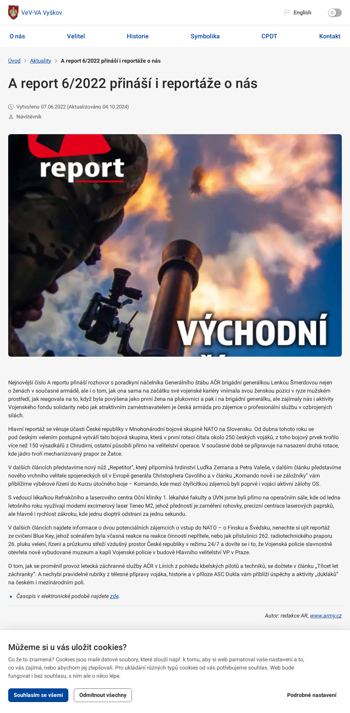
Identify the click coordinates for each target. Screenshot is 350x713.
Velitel (76, 36)
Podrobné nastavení (311, 695)
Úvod (14, 61)
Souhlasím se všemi (38, 695)
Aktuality (40, 61)
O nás (17, 36)
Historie (138, 36)
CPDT (269, 36)
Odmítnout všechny (102, 695)
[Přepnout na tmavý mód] (335, 13)
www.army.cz (326, 615)
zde (114, 596)
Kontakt (329, 36)
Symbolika (205, 36)
